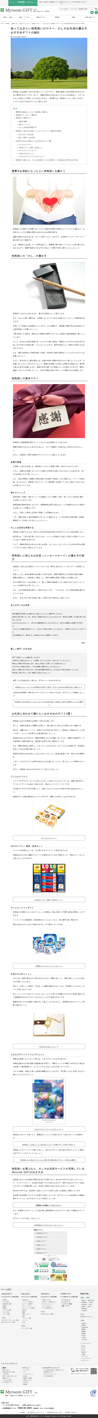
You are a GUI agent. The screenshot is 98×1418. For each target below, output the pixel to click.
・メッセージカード (27, 1374)
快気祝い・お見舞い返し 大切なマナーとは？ (17, 23)
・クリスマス (84, 1356)
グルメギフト (25, 1294)
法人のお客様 (64, 9)
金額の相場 (23, 121)
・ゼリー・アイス (26, 1306)
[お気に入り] (92, 12)
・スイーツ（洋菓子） (27, 1302)
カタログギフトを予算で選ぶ (11, 1296)
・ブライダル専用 (6, 1310)
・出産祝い (83, 1323)
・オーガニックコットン (48, 1304)
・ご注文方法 (5, 1374)
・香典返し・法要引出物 (87, 1300)
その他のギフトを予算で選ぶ (70, 1296)
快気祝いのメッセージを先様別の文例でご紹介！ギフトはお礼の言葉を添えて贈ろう (47, 687)
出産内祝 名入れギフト (86, 1316)
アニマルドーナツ (25, 145)
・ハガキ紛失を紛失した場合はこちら (53, 1370)
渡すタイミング (24, 124)
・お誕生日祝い (84, 1327)
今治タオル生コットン (27, 153)
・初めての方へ (5, 1370)
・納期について (5, 1378)
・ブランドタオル (46, 1306)
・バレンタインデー (85, 1358)
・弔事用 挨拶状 (27, 1378)
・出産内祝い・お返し (86, 1304)
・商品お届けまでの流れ (8, 1372)
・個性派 (3, 1306)
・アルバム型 (5, 1312)
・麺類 (23, 1312)
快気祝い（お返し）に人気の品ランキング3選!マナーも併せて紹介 (47, 1145)
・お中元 (82, 1350)
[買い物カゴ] (96, 12)
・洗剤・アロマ (64, 1306)
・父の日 (82, 1348)
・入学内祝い (84, 1310)
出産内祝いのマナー (42, 1237)
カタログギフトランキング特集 (10, 1320)
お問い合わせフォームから (31, 1405)
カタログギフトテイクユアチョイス (32, 156)
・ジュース (24, 1320)
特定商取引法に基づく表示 (54, 1412)
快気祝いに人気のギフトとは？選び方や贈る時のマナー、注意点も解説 (47, 1160)
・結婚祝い (83, 1325)
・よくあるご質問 (6, 1380)
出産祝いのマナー (42, 1241)
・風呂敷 (24, 1384)
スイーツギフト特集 (26, 1328)
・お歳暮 (82, 1354)
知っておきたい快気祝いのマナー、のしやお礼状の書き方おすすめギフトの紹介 (64, 23)
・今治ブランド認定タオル (48, 1302)
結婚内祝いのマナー (42, 1233)
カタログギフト (6, 1294)
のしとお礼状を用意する (28, 127)
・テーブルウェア (65, 1300)
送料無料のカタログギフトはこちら (48, 1225)
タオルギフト (45, 1294)
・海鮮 (23, 1316)
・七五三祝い (84, 1339)
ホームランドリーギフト (28, 150)
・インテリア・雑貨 (66, 1304)
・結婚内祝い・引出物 (86, 1302)
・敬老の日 (83, 1352)
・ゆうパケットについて (49, 1374)
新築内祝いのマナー (42, 1253)
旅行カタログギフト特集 (8, 1322)
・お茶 (23, 1322)
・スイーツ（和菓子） (27, 1304)
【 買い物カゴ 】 (7, 1382)
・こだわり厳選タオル (47, 1308)
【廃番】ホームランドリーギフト (48, 966)
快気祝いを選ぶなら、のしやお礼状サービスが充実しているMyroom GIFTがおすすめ (47, 160)
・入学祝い (83, 1337)
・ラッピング (25, 1370)
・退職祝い (83, 1333)
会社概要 (22, 1412)
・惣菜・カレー (25, 1314)
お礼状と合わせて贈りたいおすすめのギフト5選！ (34, 141)
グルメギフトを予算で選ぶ (30, 1296)
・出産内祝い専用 (6, 1304)
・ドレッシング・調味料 (28, 1308)
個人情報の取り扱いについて (36, 1412)
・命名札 (24, 1376)
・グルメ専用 (5, 1302)
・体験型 (3, 1308)
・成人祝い (83, 1335)
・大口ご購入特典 (47, 1376)
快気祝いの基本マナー (24, 118)
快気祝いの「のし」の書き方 (26, 115)
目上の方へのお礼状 (26, 135)
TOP (2, 23)
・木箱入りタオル (46, 1300)
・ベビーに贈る (5, 1314)
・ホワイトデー (84, 1360)
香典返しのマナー (42, 1245)
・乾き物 (23, 1310)
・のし (24, 1372)
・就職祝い (83, 1331)
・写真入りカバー (27, 1380)
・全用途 (3, 1300)
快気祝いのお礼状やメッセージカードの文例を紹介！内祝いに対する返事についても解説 (49, 702)
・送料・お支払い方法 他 (8, 1376)
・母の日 (82, 1346)
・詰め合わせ (25, 1300)
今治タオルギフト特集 (47, 1314)
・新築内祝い (84, 1308)
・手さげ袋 (25, 1382)
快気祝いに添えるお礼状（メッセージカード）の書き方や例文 (38, 131)
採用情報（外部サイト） (72, 1412)
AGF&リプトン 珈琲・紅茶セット (31, 148)
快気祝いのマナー (36, 23)
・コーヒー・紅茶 (26, 1318)
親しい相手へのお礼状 (27, 137)
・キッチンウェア (65, 1302)
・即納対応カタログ (48, 1372)
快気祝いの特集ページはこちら (48, 1205)
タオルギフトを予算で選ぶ (49, 1296)
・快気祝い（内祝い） (86, 1306)
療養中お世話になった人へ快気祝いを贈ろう (32, 112)
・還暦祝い (83, 1329)
